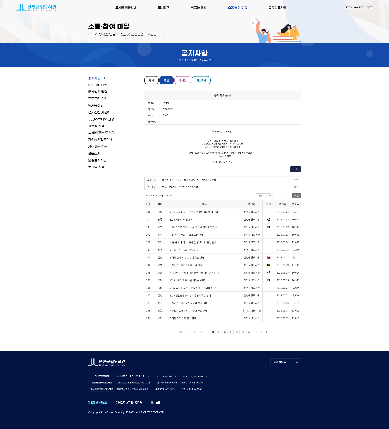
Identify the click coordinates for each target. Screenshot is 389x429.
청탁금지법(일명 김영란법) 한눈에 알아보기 (180, 186)
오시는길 (155, 402)
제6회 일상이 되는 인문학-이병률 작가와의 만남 (193, 212)
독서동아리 (95, 105)
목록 (295, 169)
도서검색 (164, 7)
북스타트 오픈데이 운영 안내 (184, 250)
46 (225, 331)
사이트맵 (368, 7)
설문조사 (94, 153)
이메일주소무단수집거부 (129, 402)
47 (231, 331)
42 (200, 331)
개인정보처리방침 (98, 402)
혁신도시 (201, 80)
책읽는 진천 (199, 7)
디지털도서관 (277, 7)
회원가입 (358, 7)
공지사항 (94, 78)
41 (194, 331)
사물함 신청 (96, 126)
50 (249, 331)
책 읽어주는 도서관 (101, 132)
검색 (296, 195)
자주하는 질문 (97, 146)
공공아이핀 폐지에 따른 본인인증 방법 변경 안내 (194, 272)
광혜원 (182, 80)
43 (206, 331)
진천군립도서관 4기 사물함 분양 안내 (188, 303)
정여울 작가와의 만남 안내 (182, 318)
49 (243, 331)
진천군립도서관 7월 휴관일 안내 (185, 265)
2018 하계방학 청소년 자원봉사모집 (187, 280)
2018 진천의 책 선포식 (181, 219)
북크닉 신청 (96, 167)
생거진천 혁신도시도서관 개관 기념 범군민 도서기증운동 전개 (188, 180)
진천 (166, 80)
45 (219, 331)
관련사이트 (280, 362)
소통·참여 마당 (237, 7)
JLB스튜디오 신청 (101, 119)
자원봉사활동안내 (100, 139)
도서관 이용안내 (125, 7)
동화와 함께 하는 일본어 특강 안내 (186, 257)
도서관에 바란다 (99, 85)
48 (237, 331)
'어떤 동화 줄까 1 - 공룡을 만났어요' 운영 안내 (193, 242)
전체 (151, 80)
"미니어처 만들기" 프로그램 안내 (186, 235)
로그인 (349, 7)
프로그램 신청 (97, 98)
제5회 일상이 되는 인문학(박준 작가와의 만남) (192, 288)
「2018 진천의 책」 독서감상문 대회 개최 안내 (193, 227)
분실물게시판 (97, 160)
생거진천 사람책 (99, 112)
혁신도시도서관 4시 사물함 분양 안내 (188, 310)
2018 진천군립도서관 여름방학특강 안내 (190, 295)
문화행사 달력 (97, 92)
